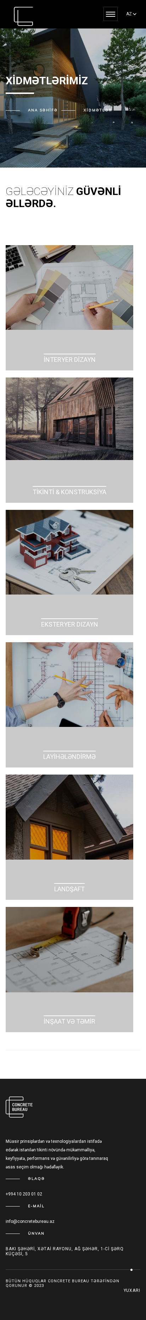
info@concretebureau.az (30, 1221)
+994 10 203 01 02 (24, 1194)
